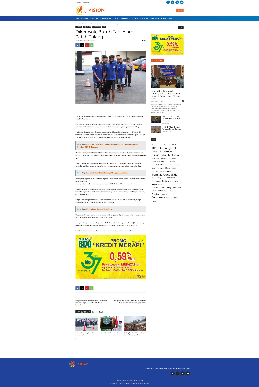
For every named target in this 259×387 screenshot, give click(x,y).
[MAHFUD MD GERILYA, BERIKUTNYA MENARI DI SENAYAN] (156, 119)
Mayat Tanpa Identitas (172, 165)
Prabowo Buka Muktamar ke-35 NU (110, 333)
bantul (160, 145)
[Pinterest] (87, 45)
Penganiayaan (170, 178)
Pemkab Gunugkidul (165, 175)
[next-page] (80, 339)
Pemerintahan (165, 171)
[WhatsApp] (91, 45)
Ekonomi (154, 152)
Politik (160, 191)
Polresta (166, 191)
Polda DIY (177, 187)
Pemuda (154, 178)
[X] (177, 2)
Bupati (174, 145)
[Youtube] (182, 2)
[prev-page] (76, 339)
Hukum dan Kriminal (170, 155)
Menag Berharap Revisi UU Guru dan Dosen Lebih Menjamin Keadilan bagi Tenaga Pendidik (130, 302)
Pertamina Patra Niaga (162, 187)
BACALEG (154, 145)
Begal (169, 145)
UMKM (176, 198)
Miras (167, 168)
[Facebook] (168, 2)
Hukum (155, 155)
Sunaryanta (158, 197)
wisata (154, 201)
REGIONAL (85, 24)
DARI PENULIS (97, 312)
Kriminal (172, 161)
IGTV (81, 40)
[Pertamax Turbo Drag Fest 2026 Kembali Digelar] (86, 323)
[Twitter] (183, 373)
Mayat (162, 165)
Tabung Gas (169, 198)
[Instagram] (172, 2)
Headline (89, 26)
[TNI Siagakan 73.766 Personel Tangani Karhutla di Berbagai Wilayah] (135, 323)
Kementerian (156, 161)
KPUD (167, 161)
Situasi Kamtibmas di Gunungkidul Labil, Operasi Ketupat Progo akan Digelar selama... (165, 95)
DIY (91, 24)
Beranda (77, 24)
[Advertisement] (110, 110)
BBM (165, 145)
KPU (163, 161)
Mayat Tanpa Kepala (158, 168)
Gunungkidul (167, 151)
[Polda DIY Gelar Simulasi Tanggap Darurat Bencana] (156, 129)
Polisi (154, 191)
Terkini (103, 26)
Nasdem (173, 168)
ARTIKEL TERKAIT (83, 312)
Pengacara (161, 178)
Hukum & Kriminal (96, 26)
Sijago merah (164, 194)
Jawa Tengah (156, 158)
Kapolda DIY (164, 158)
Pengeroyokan (156, 181)
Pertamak (175, 181)
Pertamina (157, 184)
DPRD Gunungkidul (164, 148)
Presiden (155, 194)
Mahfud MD (155, 165)
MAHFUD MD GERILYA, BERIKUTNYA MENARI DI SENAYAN (171, 119)
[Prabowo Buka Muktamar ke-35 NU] (111, 323)
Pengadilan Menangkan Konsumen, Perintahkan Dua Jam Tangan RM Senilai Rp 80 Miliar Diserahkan (91, 303)
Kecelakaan (172, 158)
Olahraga (155, 171)
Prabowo (172, 191)
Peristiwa (166, 181)
